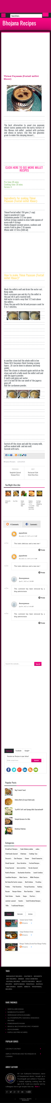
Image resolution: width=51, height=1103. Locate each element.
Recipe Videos (16, 891)
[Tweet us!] (8, 455)
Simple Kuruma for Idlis (22, 819)
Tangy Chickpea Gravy (26, 931)
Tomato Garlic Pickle (26, 920)
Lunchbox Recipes (11, 877)
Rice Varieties (28, 891)
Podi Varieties (17, 886)
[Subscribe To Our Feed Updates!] (16, 455)
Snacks (18, 896)
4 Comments (14, 524)
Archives (30, 914)
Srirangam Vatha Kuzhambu (19, 1015)
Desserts (8, 858)
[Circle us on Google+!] (11, 455)
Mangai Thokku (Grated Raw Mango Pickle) (33, 943)
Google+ (27, 751)
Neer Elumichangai (16, 1009)
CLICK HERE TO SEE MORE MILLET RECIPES (24, 168)
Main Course (23, 877)
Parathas (38, 882)
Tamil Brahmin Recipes (33, 900)
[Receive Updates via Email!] (13, 455)
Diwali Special (9, 863)
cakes (37, 849)
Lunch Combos (38, 872)
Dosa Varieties (21, 863)
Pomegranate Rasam (16, 1023)
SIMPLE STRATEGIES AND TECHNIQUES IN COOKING (23, 1055)
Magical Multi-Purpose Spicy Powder (23, 1026)
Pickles (7, 886)
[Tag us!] (23, 455)
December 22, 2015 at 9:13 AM (28, 536)
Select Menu (3, 15)
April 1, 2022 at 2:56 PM (26, 581)
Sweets (20, 900)
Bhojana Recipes (19, 23)
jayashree (23, 533)
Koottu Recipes (10, 872)
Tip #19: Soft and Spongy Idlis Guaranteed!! (29, 809)
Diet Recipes (18, 858)
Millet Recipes (34, 877)
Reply (43, 550)
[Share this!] (6, 455)
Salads (38, 891)
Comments (33, 524)
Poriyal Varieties (29, 886)
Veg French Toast (20, 790)
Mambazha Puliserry (16, 1012)
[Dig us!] (25, 455)
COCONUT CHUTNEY (23, 1049)
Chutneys (23, 853)
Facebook (18, 751)
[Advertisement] (20, 6)
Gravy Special (9, 867)
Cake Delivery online (26, 849)
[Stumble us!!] (20, 455)
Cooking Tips (33, 853)
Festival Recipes (34, 863)
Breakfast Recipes (11, 849)
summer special (10, 900)
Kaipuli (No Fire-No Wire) (17, 1032)
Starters (32, 896)
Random (9, 914)
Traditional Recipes (17, 905)
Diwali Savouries (37, 858)
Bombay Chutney (20, 828)
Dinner (27, 858)
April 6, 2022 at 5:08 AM (26, 606)
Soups (25, 896)
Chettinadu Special (11, 853)
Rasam (7, 891)
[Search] (45, 15)
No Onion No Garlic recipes (13, 882)
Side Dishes (9, 896)
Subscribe (9, 751)
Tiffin (7, 905)
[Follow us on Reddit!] (18, 455)
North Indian (29, 882)
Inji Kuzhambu (13, 1029)
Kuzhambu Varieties (24, 872)
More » (37, 1087)
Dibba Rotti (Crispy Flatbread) (24, 799)
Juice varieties (21, 867)
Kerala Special (33, 867)
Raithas (39, 886)
